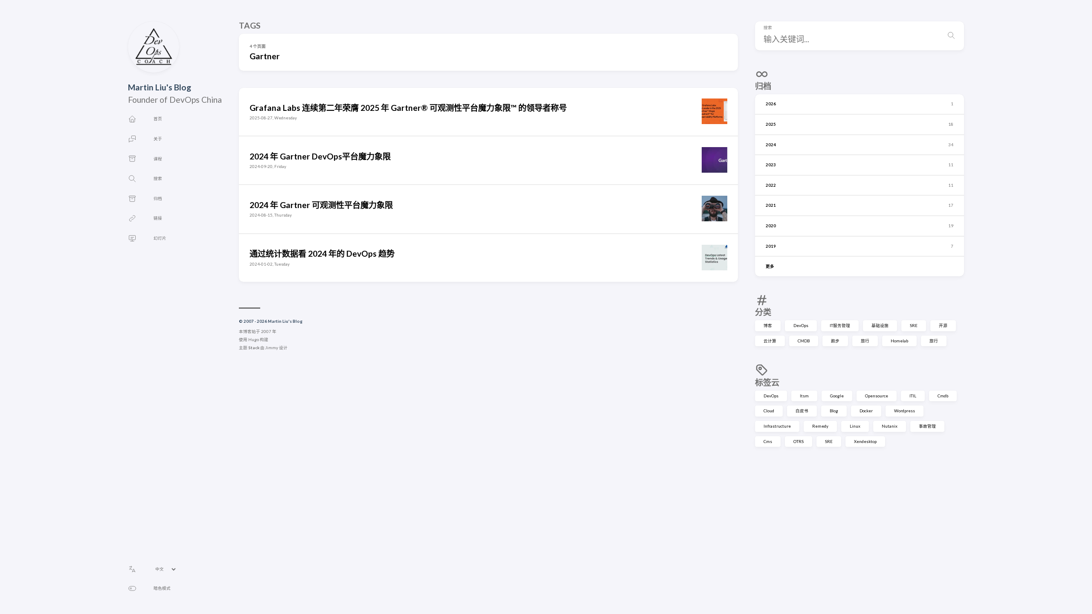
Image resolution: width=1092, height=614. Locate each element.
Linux (855, 426)
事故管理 (927, 426)
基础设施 (880, 325)
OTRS (798, 441)
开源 (943, 325)
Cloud (769, 410)
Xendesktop (865, 441)
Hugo (253, 339)
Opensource (876, 396)
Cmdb (943, 396)
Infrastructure (777, 426)
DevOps (800, 325)
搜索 (768, 28)
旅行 (865, 341)
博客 (768, 325)
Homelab (899, 341)
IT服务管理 (840, 325)
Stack (253, 347)
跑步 (835, 341)
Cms (768, 441)
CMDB (804, 341)
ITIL (912, 396)
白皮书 (802, 410)
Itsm (804, 396)
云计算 (770, 341)
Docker (866, 410)
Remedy (820, 426)
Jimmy (271, 347)
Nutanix (889, 426)
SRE (914, 325)
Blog (834, 410)
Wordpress (904, 410)
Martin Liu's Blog (159, 87)
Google (837, 396)
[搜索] (951, 35)
